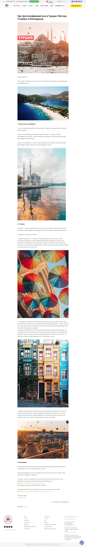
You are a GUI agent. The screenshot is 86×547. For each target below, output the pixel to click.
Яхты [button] (31, 5)
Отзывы (46, 518)
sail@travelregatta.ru (22, 1)
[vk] (9, 527)
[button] (76, 5)
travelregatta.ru (22, 497)
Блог (51, 5)
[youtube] (5, 527)
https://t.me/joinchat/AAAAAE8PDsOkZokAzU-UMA (35, 491)
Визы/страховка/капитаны (30, 526)
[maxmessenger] (11, 527)
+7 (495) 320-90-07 (10, 1)
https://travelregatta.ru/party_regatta (31, 483)
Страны (26, 518)
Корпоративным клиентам (50, 524)
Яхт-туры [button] (17, 5)
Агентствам (44, 5)
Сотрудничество (48, 526)
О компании (47, 516)
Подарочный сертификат (50, 528)
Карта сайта (27, 528)
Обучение (26, 524)
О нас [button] (24, 5)
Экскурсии (26, 520)
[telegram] (7, 527)
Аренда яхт (26, 522)
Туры (37, 5)
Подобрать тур (59, 5)
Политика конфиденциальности (71, 516)
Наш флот (46, 522)
